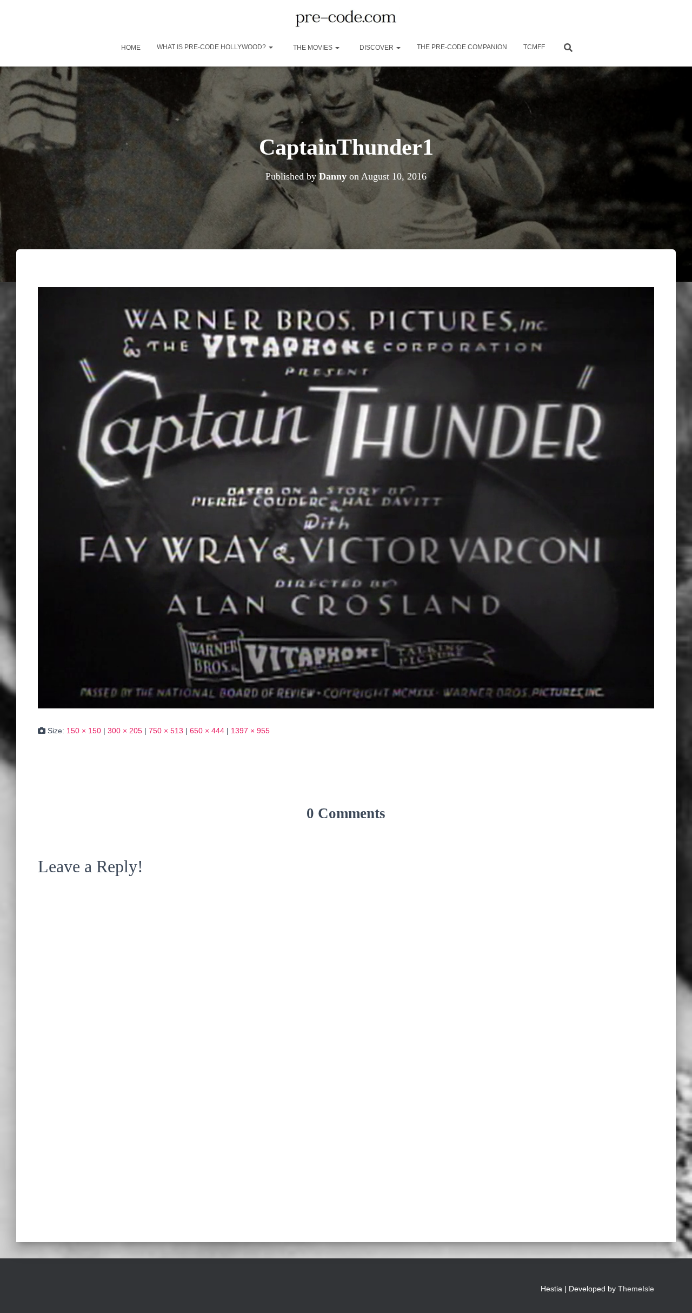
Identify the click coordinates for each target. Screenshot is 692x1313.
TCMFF (534, 47)
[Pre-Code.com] (346, 18)
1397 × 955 (250, 730)
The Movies (312, 47)
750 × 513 (166, 730)
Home (130, 47)
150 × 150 (83, 730)
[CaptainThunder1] (346, 497)
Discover (376, 47)
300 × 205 (125, 730)
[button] (270, 47)
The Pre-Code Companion (462, 47)
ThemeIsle (636, 1288)
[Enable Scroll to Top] (670, 1291)
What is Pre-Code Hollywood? (212, 47)
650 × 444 (207, 730)
